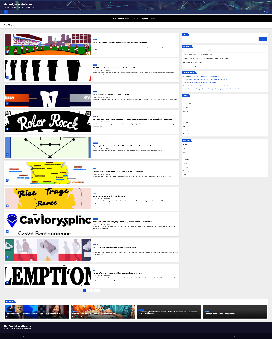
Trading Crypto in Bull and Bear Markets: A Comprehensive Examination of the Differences (206, 58)
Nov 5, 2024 (10, 316)
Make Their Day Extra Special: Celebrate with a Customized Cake (200, 66)
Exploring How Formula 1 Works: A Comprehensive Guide (114, 247)
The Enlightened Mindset (18, 4)
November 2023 (187, 103)
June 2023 (185, 115)
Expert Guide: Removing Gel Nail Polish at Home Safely (197, 54)
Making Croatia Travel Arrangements (192, 62)
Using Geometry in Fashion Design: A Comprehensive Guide (204, 76)
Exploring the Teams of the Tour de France (109, 196)
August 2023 (186, 107)
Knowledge (58, 12)
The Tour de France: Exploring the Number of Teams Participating (118, 171)
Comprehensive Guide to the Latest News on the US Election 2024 (200, 51)
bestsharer (19, 316)
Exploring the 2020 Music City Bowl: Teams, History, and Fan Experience (120, 42)
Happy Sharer (106, 44)
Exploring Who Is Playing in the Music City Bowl (111, 95)
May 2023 (185, 118)
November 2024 (187, 100)
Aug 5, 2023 (143, 316)
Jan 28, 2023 (97, 70)
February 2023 (187, 130)
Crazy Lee (85, 316)
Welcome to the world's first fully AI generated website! (136, 18)
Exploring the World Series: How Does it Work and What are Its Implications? (122, 146)
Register (85, 12)
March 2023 (186, 126)
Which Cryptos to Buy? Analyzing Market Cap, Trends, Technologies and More (122, 222)
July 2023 (185, 111)
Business (13, 12)
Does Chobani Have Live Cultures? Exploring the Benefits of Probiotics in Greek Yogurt (218, 85)
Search (185, 34)
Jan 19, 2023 (97, 224)
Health (48, 12)
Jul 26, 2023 (209, 316)
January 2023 (186, 133)
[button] (264, 12)
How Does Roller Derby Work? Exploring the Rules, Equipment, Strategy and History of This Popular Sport (133, 119)
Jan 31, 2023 (97, 44)
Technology (23, 12)
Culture (67, 12)
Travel (41, 12)
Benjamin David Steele (189, 85)
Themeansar (27, 336)
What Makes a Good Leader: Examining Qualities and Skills (115, 68)
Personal (76, 12)
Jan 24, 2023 (97, 148)
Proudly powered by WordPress (10, 336)
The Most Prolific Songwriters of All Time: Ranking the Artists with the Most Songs (208, 79)
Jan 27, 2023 (97, 97)
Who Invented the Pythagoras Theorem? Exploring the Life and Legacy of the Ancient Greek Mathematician (214, 89)
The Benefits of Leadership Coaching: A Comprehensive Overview (118, 273)
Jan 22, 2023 (97, 174)
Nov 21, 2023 (77, 316)
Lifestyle (33, 12)
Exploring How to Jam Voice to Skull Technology (203, 82)
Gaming (185, 152)
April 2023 (185, 122)
